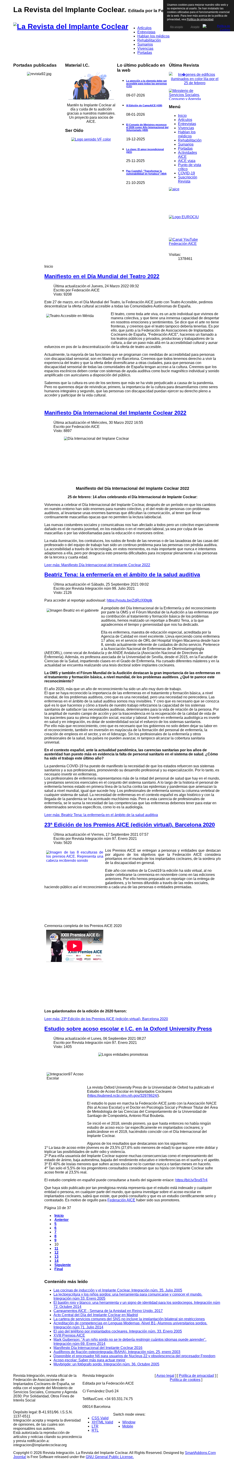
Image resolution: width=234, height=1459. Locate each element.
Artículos (185, 120)
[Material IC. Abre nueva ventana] (91, 86)
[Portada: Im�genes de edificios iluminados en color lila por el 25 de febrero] (195, 83)
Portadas (185, 148)
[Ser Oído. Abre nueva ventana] (91, 139)
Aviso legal (165, 1376)
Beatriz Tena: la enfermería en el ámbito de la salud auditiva (122, 574)
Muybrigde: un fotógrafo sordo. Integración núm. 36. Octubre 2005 (106, 1364)
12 (56, 1253)
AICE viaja (186, 161)
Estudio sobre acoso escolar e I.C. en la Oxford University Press (128, 1029)
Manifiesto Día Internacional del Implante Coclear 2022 (115, 413)
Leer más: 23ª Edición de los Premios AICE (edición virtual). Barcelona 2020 (106, 1019)
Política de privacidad (196, 1376)
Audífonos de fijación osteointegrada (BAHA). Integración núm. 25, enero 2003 (116, 1352)
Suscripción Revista (187, 179)
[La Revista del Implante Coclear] (70, 26)
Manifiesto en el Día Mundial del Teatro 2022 (101, 276)
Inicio (182, 116)
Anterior (61, 1220)
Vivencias (186, 128)
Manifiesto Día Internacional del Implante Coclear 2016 (97, 1348)
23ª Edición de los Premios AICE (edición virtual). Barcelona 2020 (129, 825)
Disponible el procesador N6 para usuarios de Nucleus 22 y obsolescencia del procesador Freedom (134, 1356)
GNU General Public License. (110, 1457)
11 (56, 1248)
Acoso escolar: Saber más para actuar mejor (89, 1360)
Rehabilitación (190, 140)
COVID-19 (186, 173)
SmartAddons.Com (200, 1453)
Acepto (194, 26)
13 (56, 1257)
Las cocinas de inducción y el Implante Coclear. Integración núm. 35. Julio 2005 (117, 1290)
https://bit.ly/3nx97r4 (191, 1180)
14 (56, 1261)
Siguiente (62, 1265)
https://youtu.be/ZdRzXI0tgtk (129, 600)
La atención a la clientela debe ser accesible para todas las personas (146, 83)
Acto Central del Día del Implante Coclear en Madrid (95, 1315)
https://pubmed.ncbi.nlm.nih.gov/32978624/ (123, 1096)
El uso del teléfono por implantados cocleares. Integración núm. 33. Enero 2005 (117, 1331)
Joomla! (19, 1457)
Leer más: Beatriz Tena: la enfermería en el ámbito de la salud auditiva (101, 815)
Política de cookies (185, 1380)
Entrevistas (187, 124)
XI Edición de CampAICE (144, 105)
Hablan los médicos (187, 134)
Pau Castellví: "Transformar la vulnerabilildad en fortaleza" (146, 172)
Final (58, 1269)
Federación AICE (121, 1200)
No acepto (176, 26)
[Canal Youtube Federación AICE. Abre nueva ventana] (186, 243)
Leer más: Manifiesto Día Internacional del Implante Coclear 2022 (97, 565)
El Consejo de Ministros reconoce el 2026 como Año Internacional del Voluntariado (147, 127)
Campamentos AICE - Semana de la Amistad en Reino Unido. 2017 (108, 1311)
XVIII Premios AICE (69, 1335)
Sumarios (186, 144)
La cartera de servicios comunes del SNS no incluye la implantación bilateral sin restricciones (129, 1319)
